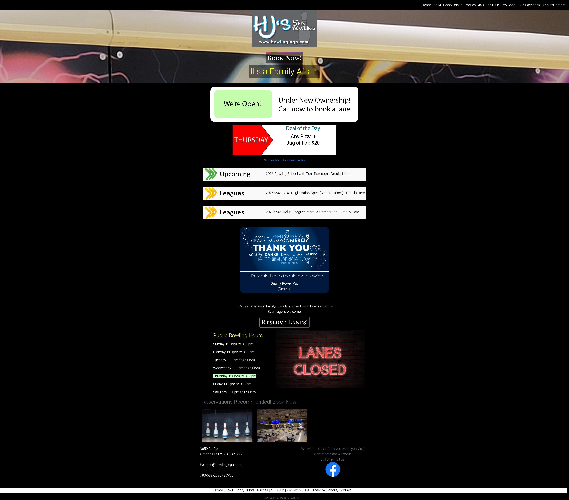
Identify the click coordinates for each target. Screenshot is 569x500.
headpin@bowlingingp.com (221, 465)
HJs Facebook (529, 5)
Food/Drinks (452, 5)
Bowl (437, 5)
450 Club (277, 490)
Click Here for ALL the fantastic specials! (284, 160)
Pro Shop (508, 5)
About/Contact (553, 5)
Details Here (340, 174)
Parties (470, 5)
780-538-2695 (210, 475)
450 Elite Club (488, 5)
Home (427, 5)
